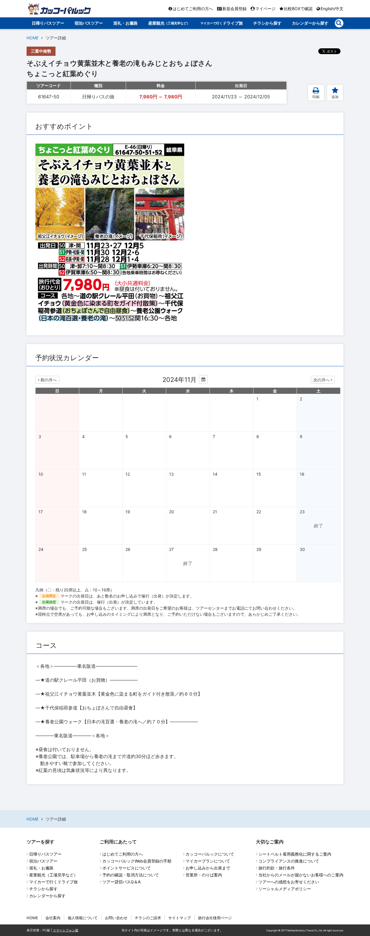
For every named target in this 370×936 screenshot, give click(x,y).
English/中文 (332, 8)
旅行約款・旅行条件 (276, 867)
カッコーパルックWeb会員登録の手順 (136, 860)
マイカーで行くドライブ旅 (53, 881)
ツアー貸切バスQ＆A (121, 881)
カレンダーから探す (310, 23)
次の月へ (321, 379)
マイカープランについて (208, 860)
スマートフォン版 (65, 930)
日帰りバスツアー (48, 23)
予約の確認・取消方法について (130, 874)
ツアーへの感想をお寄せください (288, 881)
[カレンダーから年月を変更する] (203, 379)
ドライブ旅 (221, 23)
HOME (32, 37)
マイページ (265, 8)
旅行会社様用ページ (215, 917)
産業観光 (169, 23)
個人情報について (83, 917)
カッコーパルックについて (210, 854)
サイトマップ (179, 917)
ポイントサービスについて (126, 867)
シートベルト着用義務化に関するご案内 (294, 854)
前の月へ (48, 379)
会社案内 (52, 917)
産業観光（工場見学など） (53, 874)
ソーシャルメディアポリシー (284, 888)
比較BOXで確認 (298, 8)
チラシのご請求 (148, 917)
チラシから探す (267, 23)
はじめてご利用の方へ (193, 8)
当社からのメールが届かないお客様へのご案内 (300, 874)
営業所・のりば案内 (204, 874)
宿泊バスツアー (89, 23)
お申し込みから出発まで (208, 867)
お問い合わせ (116, 917)
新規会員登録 (234, 8)
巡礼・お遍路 (125, 23)
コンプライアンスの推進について (288, 860)
